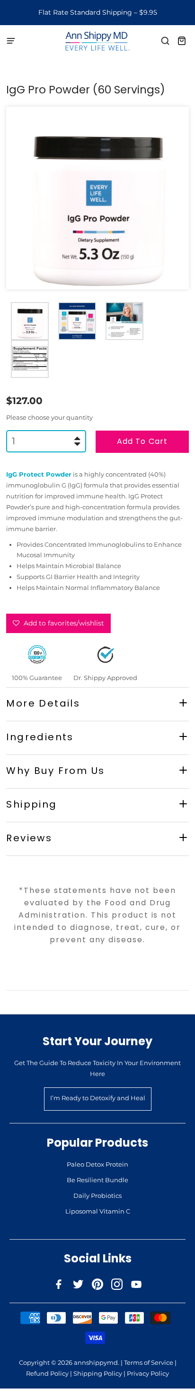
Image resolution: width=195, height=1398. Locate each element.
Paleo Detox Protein (97, 1164)
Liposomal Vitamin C (97, 1211)
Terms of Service (148, 1362)
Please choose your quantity (49, 417)
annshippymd (96, 1362)
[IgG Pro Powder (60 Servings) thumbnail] (30, 321)
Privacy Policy (148, 1373)
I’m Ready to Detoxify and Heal (97, 1098)
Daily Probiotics (97, 1195)
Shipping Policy (97, 1373)
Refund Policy (47, 1373)
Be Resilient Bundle (97, 1180)
